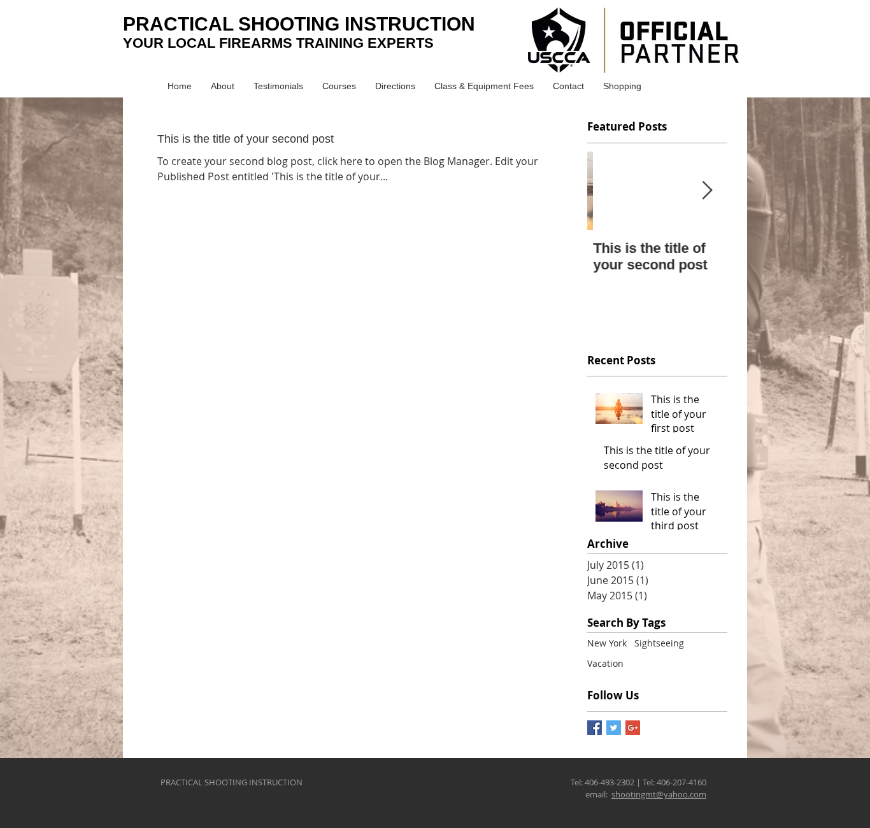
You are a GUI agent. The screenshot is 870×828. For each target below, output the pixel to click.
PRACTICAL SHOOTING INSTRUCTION (299, 23)
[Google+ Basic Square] (632, 727)
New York (607, 643)
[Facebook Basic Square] (594, 727)
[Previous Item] (607, 191)
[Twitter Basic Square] (613, 727)
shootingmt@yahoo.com (658, 794)
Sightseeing (659, 643)
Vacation (605, 663)
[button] (339, 86)
